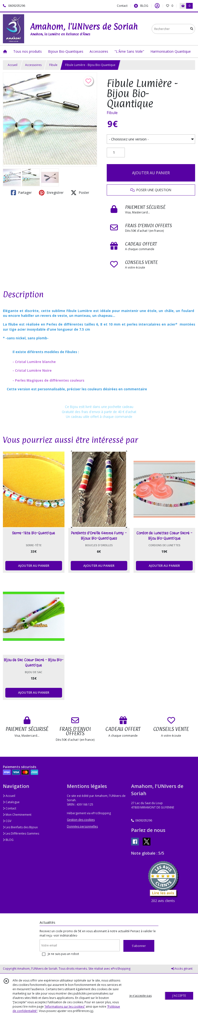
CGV (8, 821)
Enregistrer (55, 192)
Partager (24, 192)
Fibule (53, 65)
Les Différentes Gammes (22, 833)
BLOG (9, 840)
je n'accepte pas (140, 996)
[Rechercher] (192, 29)
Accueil (12, 65)
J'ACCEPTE (179, 996)
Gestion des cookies (81, 820)
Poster (83, 192)
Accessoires (33, 65)
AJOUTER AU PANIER (151, 172)
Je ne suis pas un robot (63, 954)
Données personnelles (82, 826)
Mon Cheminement (18, 815)
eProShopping (120, 969)
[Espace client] (157, 5)
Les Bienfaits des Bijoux (21, 827)
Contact (122, 6)
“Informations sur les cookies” (64, 1006)
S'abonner (139, 946)
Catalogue (12, 802)
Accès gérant (183, 969)
